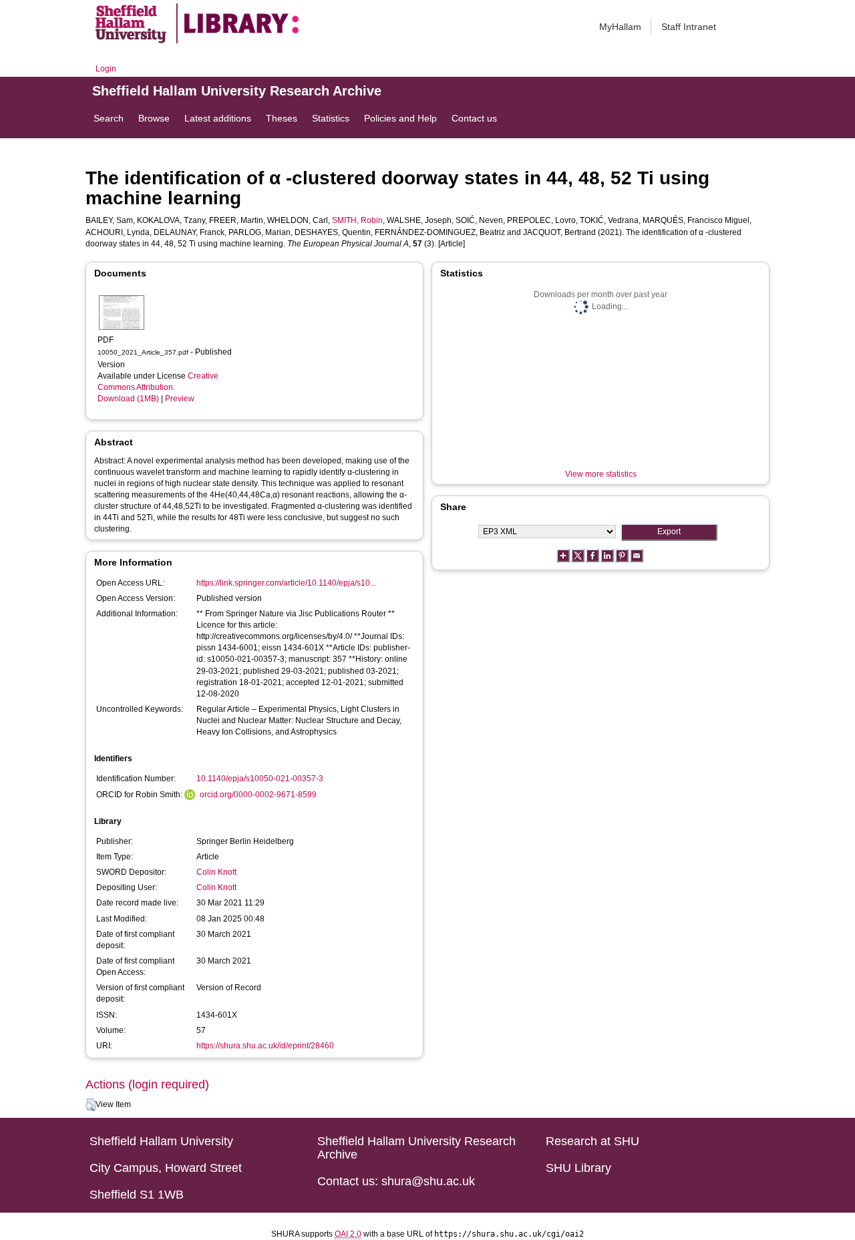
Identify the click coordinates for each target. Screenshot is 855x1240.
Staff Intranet (688, 26)
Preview (179, 398)
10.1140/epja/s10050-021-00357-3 (259, 778)
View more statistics (601, 474)
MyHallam (620, 26)
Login (106, 68)
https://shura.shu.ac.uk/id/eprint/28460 (265, 1045)
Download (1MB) (128, 398)
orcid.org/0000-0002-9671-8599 (258, 794)
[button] (91, 1105)
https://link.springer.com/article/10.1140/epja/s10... (286, 583)
